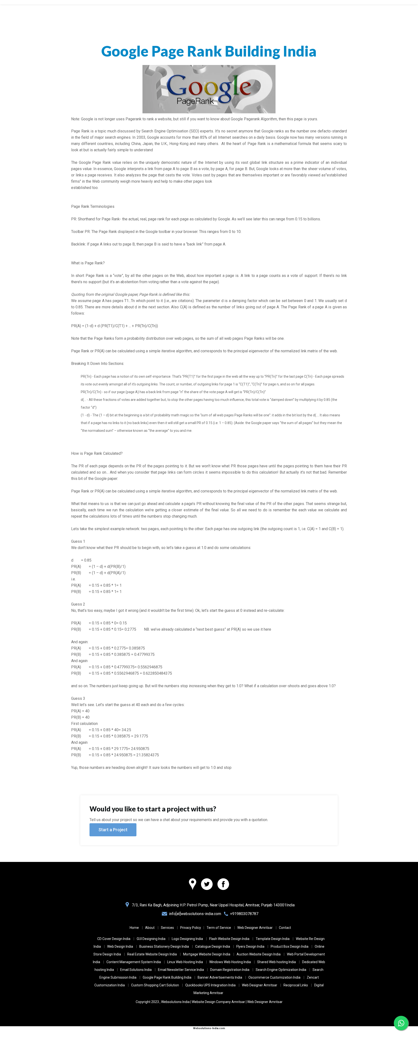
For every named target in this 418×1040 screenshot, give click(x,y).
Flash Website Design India (229, 939)
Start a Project (112, 829)
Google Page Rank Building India (167, 977)
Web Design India (120, 946)
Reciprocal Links (296, 985)
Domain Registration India (229, 970)
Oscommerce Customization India (274, 977)
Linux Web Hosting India (185, 962)
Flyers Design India (250, 946)
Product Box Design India (289, 946)
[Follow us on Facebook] (223, 884)
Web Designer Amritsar (255, 928)
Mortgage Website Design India (206, 954)
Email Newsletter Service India (181, 970)
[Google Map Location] (192, 884)
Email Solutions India (136, 970)
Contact (285, 928)
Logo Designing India (187, 939)
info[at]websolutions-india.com (195, 913)
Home (134, 928)
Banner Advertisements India (220, 977)
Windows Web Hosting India (230, 962)
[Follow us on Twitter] (207, 884)
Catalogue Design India (212, 946)
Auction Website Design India (259, 954)
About (150, 928)
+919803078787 (244, 913)
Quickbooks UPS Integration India (210, 985)
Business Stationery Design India (164, 946)
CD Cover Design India (113, 939)
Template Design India (273, 939)
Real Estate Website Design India (152, 954)
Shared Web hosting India (276, 962)
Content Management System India (133, 962)
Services (167, 928)
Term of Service (219, 928)
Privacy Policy (190, 928)
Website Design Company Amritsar (218, 1002)
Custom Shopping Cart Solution (155, 985)
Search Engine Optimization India (281, 970)
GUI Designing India (151, 939)
